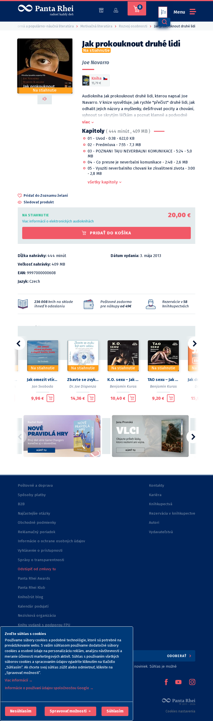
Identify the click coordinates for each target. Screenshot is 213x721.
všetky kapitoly (103, 182)
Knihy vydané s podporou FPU (44, 625)
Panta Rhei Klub (31, 587)
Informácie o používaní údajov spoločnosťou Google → (49, 688)
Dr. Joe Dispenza (82, 386)
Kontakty (156, 485)
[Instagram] (192, 682)
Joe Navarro (95, 62)
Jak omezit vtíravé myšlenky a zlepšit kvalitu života (42, 379)
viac (86, 122)
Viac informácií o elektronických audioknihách (58, 221)
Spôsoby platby (32, 494)
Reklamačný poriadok (36, 532)
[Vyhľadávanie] (164, 22)
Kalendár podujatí (33, 606)
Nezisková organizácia (37, 615)
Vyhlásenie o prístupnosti (40, 550)
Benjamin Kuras (123, 386)
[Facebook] (166, 682)
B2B (21, 504)
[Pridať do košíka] (50, 398)
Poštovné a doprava (35, 485)
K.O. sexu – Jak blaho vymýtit (123, 379)
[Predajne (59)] (101, 9)
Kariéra (155, 494)
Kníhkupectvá (160, 504)
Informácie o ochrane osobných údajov (51, 541)
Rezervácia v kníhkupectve (172, 513)
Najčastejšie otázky (34, 513)
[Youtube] (178, 682)
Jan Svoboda (42, 386)
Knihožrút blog (30, 597)
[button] (20, 711)
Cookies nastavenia (180, 711)
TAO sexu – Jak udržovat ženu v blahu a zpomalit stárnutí (163, 379)
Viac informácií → (18, 680)
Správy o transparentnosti (41, 559)
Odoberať (177, 656)
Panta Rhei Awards (34, 578)
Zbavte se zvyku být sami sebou (82, 379)
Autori (154, 522)
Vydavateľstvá (161, 532)
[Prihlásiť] (116, 9)
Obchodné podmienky (37, 522)
